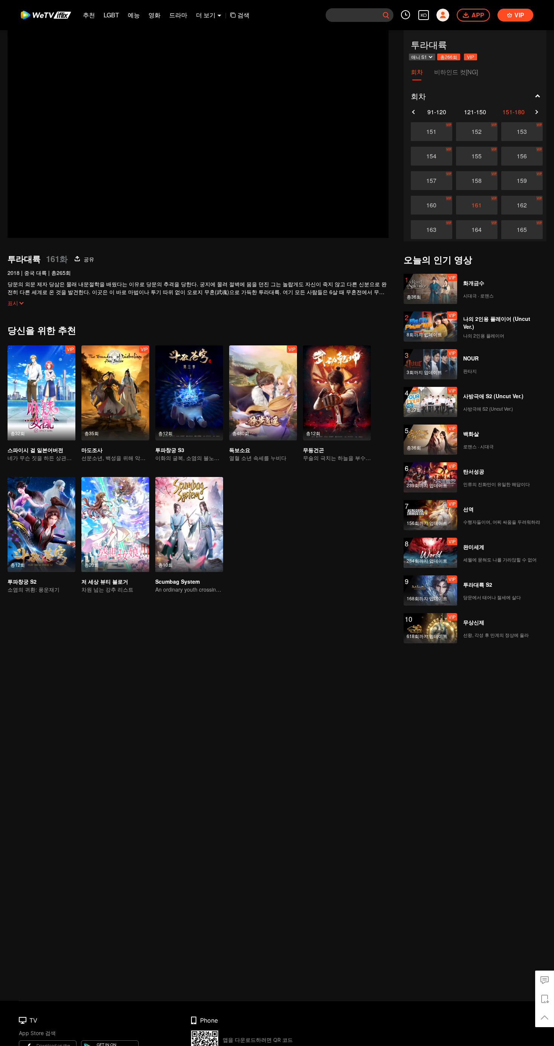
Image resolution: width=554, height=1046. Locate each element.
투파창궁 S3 (169, 450)
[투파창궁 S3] (189, 392)
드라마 (178, 15)
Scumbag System (177, 581)
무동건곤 (313, 450)
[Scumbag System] (189, 524)
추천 (89, 15)
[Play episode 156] (522, 156)
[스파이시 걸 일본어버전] (41, 392)
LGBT (111, 15)
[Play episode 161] (476, 205)
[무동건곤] (337, 392)
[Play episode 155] (476, 156)
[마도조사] (115, 392)
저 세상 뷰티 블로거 (104, 581)
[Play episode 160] (431, 205)
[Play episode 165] (522, 229)
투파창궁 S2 (22, 581)
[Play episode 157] (431, 180)
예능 (134, 15)
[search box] (385, 15)
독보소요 (239, 450)
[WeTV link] (46, 15)
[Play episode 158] (476, 180)
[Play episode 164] (476, 229)
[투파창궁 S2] (41, 524)
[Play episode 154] (431, 156)
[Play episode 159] (522, 180)
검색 (243, 15)
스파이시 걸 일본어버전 (35, 450)
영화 (154, 15)
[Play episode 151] (431, 131)
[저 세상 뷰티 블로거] (115, 524)
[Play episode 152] (476, 131)
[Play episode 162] (522, 205)
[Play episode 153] (522, 131)
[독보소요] (263, 392)
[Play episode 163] (431, 229)
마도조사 (92, 450)
